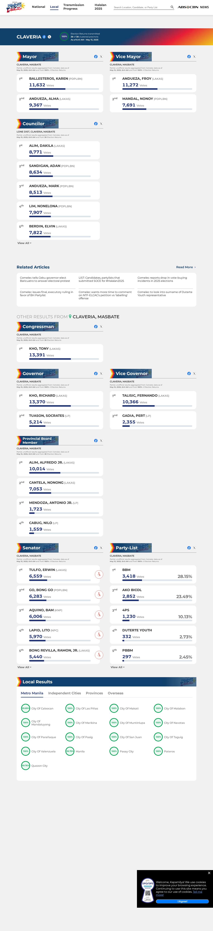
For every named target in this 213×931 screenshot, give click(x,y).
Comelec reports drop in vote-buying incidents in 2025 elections (162, 279)
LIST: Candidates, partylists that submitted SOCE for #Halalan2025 (101, 279)
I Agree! (182, 901)
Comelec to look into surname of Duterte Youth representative (165, 293)
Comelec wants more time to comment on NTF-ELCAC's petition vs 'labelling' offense (105, 295)
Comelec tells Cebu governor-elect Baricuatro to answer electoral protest (45, 279)
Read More (185, 267)
